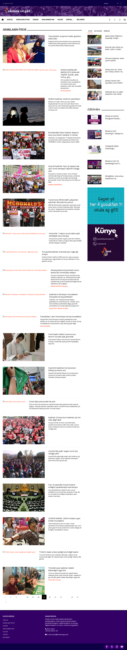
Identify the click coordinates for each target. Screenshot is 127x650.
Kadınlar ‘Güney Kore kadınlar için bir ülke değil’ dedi (64, 418)
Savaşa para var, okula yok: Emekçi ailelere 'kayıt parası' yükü (114, 71)
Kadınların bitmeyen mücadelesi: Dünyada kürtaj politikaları (63, 295)
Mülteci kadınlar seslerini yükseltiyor (64, 99)
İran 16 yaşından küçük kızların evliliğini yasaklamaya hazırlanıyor (63, 485)
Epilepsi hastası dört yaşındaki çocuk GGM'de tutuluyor (114, 83)
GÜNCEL (10, 20)
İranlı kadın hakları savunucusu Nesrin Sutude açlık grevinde (62, 335)
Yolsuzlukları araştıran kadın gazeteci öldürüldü (64, 37)
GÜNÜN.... (70, 20)
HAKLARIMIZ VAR (48, 20)
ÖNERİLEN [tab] (107, 31)
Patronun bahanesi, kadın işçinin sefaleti (114, 59)
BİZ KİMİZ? (81, 20)
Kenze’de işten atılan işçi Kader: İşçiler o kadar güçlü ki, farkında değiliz (114, 49)
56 (72, 597)
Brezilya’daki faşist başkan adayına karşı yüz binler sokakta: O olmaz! (63, 133)
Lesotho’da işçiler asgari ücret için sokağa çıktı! (63, 452)
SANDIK (35, 20)
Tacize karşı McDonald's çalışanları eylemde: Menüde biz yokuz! (63, 201)
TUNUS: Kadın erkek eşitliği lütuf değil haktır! (59, 552)
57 (77, 597)
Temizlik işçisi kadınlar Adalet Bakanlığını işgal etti (61, 569)
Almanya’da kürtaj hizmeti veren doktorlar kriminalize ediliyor (65, 271)
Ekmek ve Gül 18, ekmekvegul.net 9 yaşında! (112, 163)
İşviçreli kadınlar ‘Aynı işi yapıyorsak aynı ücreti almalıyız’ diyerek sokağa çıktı (63, 168)
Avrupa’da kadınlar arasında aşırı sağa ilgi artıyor (60, 253)
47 (33, 597)
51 (55, 597)
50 (49, 597)
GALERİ (60, 20)
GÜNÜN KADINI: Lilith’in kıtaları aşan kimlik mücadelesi (64, 519)
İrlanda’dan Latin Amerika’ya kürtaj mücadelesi (60, 316)
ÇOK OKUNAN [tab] (98, 31)
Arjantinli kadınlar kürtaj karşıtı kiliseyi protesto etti (62, 369)
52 (61, 597)
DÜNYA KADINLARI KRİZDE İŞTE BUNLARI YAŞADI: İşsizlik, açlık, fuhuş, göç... (70, 73)
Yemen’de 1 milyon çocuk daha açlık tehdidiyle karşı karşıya (64, 234)
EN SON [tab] (90, 31)
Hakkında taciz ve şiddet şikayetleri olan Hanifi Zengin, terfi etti (114, 94)
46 (27, 597)
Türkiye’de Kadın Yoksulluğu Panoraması (112, 148)
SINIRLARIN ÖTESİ (23, 20)
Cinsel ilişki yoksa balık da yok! (42, 401)
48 (38, 597)
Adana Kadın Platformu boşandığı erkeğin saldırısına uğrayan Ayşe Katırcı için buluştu (114, 39)
